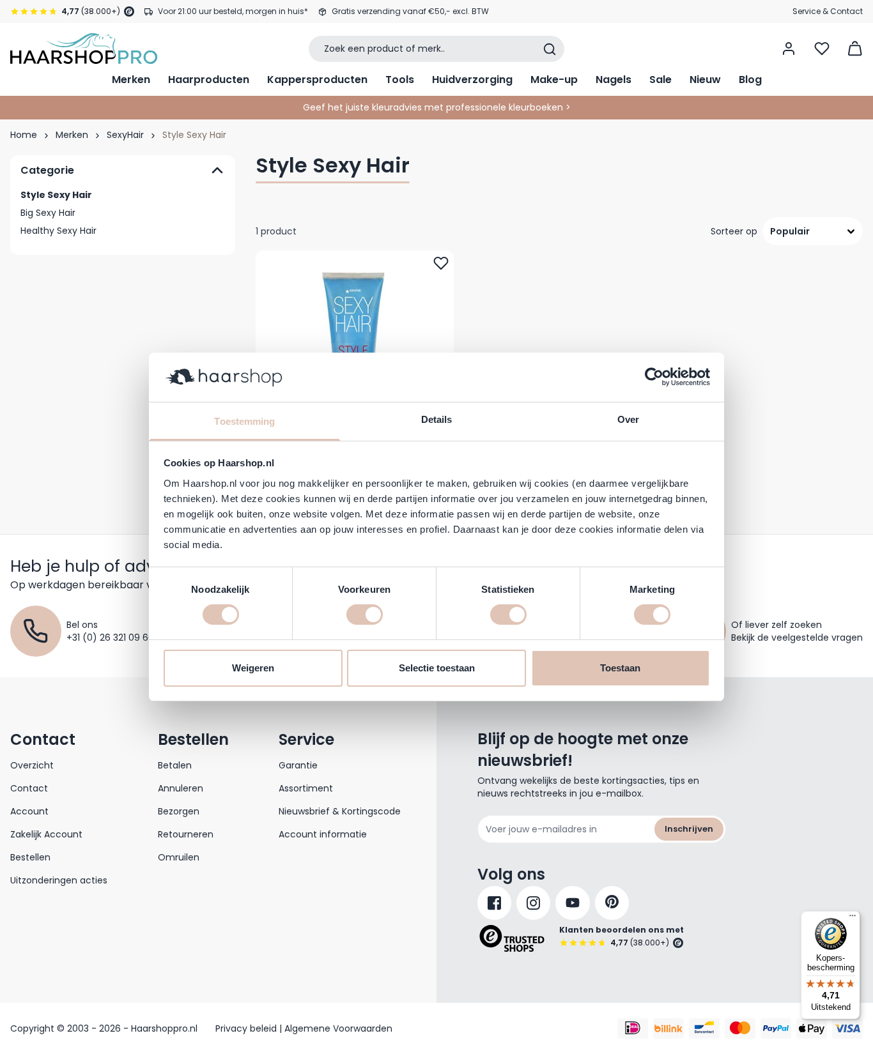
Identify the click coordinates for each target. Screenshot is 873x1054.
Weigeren (253, 667)
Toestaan (620, 667)
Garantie (298, 765)
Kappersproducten (317, 79)
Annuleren (180, 788)
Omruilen (178, 857)
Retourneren (185, 834)
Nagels (613, 79)
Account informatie (323, 834)
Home (23, 134)
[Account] (788, 48)
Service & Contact (827, 11)
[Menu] (852, 918)
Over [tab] (628, 419)
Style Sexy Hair (56, 194)
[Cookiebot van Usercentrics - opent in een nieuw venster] (654, 376)
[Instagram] (533, 903)
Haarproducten (208, 79)
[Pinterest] (612, 903)
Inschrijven (689, 829)
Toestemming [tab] (244, 421)
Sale (660, 79)
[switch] (364, 614)
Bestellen (30, 857)
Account (29, 811)
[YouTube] (572, 903)
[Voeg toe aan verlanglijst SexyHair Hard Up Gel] (441, 263)
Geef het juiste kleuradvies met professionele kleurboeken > (437, 107)
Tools (399, 79)
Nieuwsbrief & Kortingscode (340, 811)
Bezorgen (178, 811)
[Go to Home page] (83, 48)
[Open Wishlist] (822, 48)
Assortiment (306, 788)
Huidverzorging (472, 79)
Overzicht (32, 765)
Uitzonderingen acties (58, 880)
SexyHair (125, 134)
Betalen (175, 765)
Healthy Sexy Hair (58, 230)
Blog (750, 79)
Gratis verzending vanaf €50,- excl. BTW (410, 11)
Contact (29, 788)
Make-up (554, 79)
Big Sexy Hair (47, 212)
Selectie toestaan (437, 667)
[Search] (550, 49)
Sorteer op (734, 231)
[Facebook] (494, 903)
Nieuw (705, 79)
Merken (131, 79)
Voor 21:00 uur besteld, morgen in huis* (233, 11)
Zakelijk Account (46, 834)
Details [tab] (436, 419)
